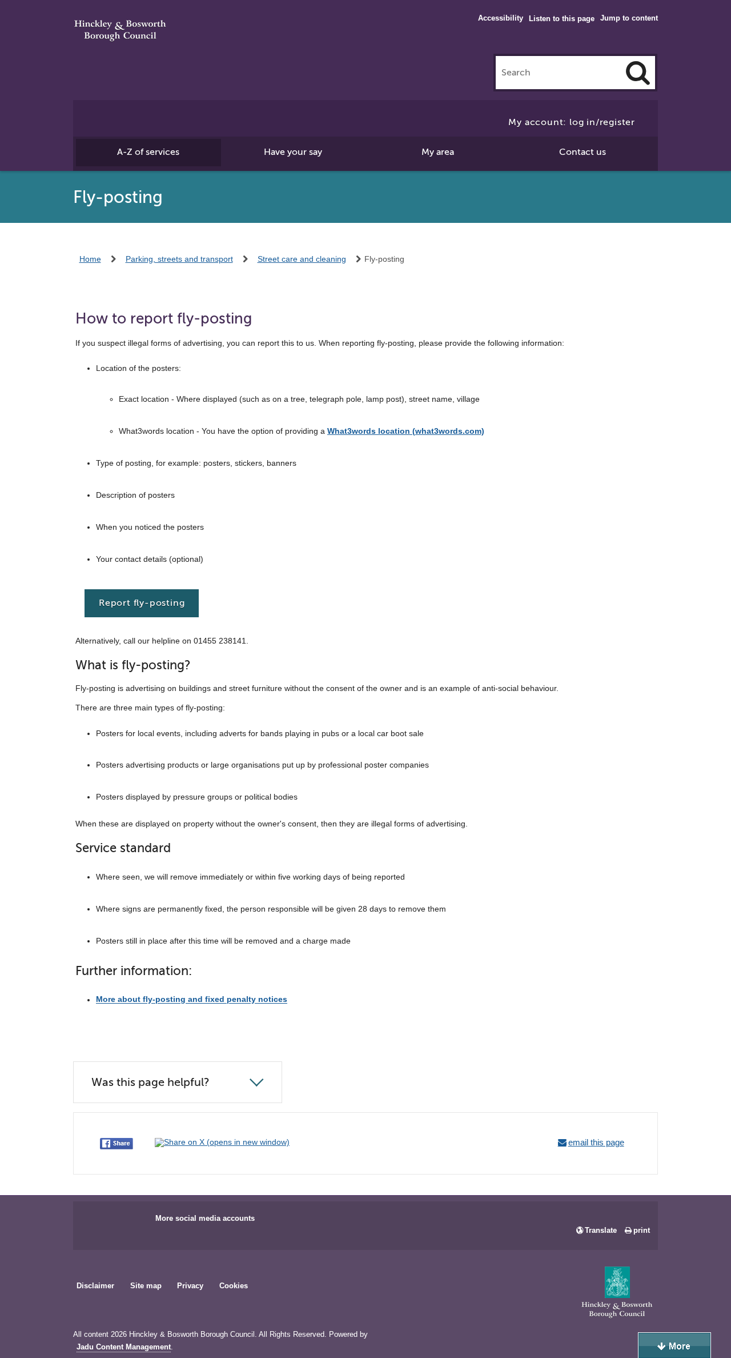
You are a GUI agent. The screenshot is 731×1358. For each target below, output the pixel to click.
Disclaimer (95, 1285)
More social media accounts (205, 1218)
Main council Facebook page (93, 1222)
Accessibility (500, 18)
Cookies (233, 1285)
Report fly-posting (141, 603)
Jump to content (629, 18)
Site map (146, 1285)
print (641, 1230)
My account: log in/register (571, 122)
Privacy (190, 1285)
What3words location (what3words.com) (405, 431)
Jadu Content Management (124, 1347)
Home (90, 258)
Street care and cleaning (302, 258)
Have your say (293, 152)
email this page (596, 1142)
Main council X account (129, 1222)
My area (437, 152)
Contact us (582, 152)
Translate (601, 1230)
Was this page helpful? (150, 1082)
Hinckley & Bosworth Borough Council (120, 31)
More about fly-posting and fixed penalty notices (191, 999)
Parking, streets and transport (179, 258)
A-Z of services (148, 152)
